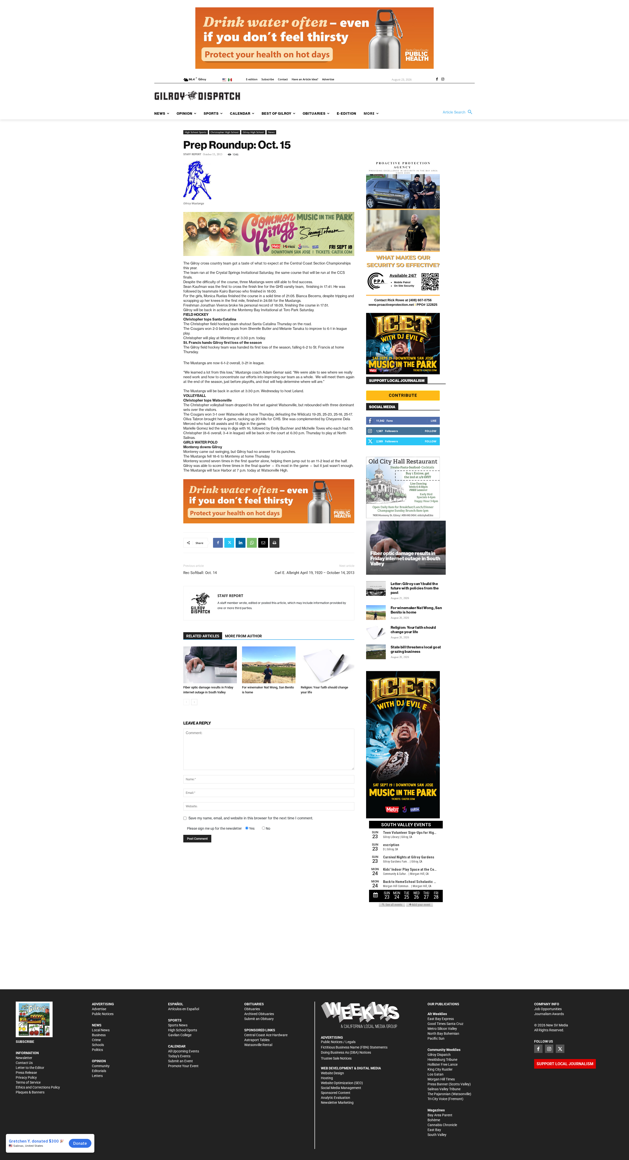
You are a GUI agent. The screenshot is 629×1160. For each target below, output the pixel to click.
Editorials (99, 1071)
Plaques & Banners (30, 1092)
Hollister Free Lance (442, 1064)
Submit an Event (180, 1061)
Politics (97, 1050)
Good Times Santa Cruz (445, 1024)
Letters (97, 1076)
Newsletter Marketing (337, 1102)
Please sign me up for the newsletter (214, 828)
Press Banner (438, 1084)
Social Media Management (341, 1088)
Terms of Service (28, 1082)
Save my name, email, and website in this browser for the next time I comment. (250, 818)
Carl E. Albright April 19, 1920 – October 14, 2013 (314, 573)
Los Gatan (435, 1074)
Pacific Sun (436, 1038)
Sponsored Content (335, 1093)
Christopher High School (225, 132)
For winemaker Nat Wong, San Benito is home (416, 610)
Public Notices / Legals (338, 1042)
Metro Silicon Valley (442, 1029)
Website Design (332, 1073)
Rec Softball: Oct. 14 (200, 573)
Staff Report (192, 154)
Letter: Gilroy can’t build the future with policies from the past (415, 588)
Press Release (26, 1073)
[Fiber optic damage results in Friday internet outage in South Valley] (210, 664)
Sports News (177, 1025)
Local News (101, 1030)
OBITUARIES (254, 1004)
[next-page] (194, 702)
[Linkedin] (240, 543)
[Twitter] (229, 543)
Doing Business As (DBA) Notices (346, 1052)
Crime (96, 1040)
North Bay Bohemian (443, 1033)
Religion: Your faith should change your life (413, 629)
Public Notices (103, 1014)
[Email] (263, 543)
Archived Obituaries (259, 1014)
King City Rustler (440, 1069)
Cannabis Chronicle (442, 1125)
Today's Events (179, 1056)
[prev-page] (186, 702)
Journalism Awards (549, 1014)
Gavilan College (179, 1035)
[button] (459, 112)
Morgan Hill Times (441, 1079)
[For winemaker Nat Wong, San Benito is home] (269, 664)
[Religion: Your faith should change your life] (327, 664)
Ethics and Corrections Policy (38, 1087)
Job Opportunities (548, 1009)
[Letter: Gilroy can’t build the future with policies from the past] (376, 588)
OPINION (99, 1061)
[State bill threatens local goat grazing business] (376, 651)
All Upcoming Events (183, 1051)
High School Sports (195, 132)
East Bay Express (441, 1019)
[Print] (274, 543)
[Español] (231, 79)
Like (433, 420)
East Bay (434, 1130)
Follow (430, 431)
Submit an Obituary (259, 1019)
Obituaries (252, 1009)
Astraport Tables (257, 1040)
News (271, 132)
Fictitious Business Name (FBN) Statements (354, 1047)
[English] (225, 79)
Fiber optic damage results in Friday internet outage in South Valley (405, 558)
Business (99, 1035)
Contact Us (24, 1063)
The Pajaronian (439, 1094)
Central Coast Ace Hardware (265, 1035)
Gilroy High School (253, 132)
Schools (98, 1045)
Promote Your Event (183, 1066)
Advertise (99, 1009)
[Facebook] (437, 80)
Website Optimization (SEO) (342, 1083)
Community (101, 1066)
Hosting (327, 1078)
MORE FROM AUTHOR (243, 636)
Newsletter (24, 1058)
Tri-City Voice (437, 1099)
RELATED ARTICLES (202, 636)
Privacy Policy (26, 1077)
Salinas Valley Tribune (444, 1089)
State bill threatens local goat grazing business (416, 649)
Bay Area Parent (440, 1115)
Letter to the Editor (30, 1068)
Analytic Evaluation (335, 1098)
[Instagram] (443, 80)
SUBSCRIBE (25, 1042)
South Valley (437, 1135)
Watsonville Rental (258, 1045)
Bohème (434, 1120)
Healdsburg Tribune (442, 1060)
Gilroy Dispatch (439, 1055)
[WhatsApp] (252, 543)
